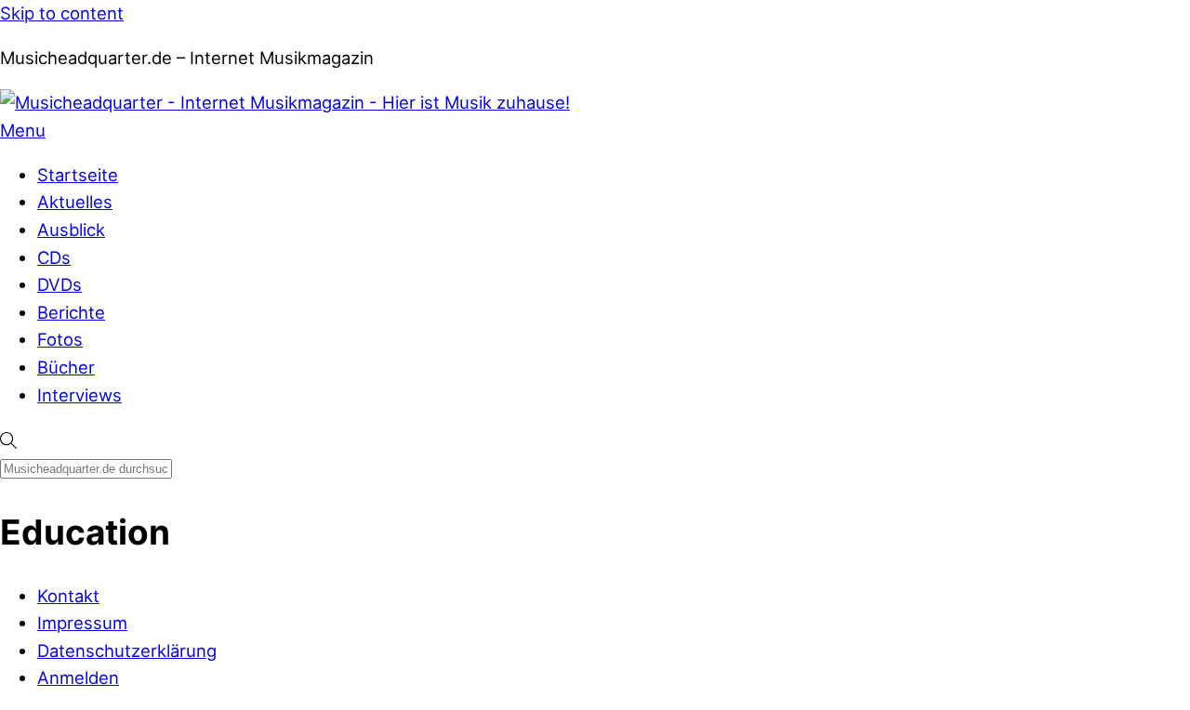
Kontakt (68, 595)
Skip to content (62, 13)
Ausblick (71, 229)
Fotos (60, 339)
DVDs (59, 284)
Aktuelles (74, 201)
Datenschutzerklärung (127, 650)
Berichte (71, 312)
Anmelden (78, 677)
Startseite (77, 174)
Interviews (79, 395)
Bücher (66, 367)
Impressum (82, 622)
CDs (54, 257)
